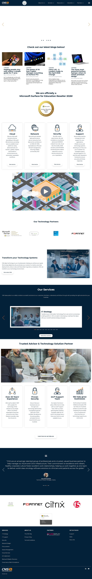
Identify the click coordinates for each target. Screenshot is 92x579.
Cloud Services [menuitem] (6, 553)
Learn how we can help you (46, 436)
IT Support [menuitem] (5, 537)
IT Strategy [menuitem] (5, 534)
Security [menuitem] (4, 540)
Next (87, 318)
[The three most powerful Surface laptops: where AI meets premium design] (80, 59)
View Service (12, 164)
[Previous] (3, 24)
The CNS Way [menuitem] (28, 534)
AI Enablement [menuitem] (6, 556)
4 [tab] (43, 330)
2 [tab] (37, 330)
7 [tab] (51, 330)
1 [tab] (35, 330)
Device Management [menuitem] (7, 549)
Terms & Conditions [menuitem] (30, 540)
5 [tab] (45, 330)
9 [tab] (56, 330)
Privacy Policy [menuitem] (28, 537)
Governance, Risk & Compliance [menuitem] (10, 562)
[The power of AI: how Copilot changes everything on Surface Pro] (35, 59)
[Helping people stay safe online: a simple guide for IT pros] (12, 59)
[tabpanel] (46, 317)
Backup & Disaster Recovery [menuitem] (9, 559)
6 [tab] (48, 330)
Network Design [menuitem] (6, 543)
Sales (71, 537)
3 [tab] (40, 330)
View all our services (46, 335)
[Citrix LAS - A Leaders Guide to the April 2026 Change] (57, 59)
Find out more (71, 30)
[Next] (88, 24)
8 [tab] (53, 330)
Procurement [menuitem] (5, 546)
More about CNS (8, 272)
